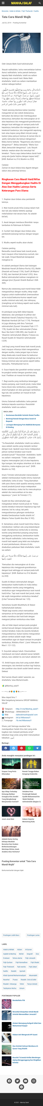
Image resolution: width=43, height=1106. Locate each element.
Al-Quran (28, 950)
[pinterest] (21, 748)
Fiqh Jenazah (30, 958)
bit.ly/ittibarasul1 (23, 717)
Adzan (19, 950)
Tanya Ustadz (32, 984)
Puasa (15, 980)
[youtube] (25, 1081)
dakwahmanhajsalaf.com (27, 715)
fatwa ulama (17, 958)
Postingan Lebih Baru (11, 935)
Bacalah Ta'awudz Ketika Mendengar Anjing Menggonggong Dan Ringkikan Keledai (27, 1060)
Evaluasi (6, 958)
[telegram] (37, 748)
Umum (21, 988)
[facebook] (6, 748)
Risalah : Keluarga (9, 984)
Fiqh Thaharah (8, 967)
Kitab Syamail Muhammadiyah (14, 975)
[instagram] (33, 1081)
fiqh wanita (21, 967)
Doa (37, 954)
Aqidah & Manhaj (9, 954)
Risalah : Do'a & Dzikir (28, 980)
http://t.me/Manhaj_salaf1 (27, 709)
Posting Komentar (19, 23)
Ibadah (13, 971)
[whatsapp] (29, 748)
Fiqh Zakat (33, 967)
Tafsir (22, 984)
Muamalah (33, 975)
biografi (30, 954)
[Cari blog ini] (39, 3)
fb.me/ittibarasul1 (24, 720)
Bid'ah (21, 954)
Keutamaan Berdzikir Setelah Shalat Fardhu (22, 415)
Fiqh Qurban (7, 962)
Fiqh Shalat (35, 962)
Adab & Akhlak (8, 950)
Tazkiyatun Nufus (9, 988)
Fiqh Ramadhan (21, 962)
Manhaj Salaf (24, 1102)
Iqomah (22, 971)
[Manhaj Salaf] (21, 3)
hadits (5, 971)
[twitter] (14, 748)
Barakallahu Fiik (19, 1000)
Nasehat (6, 980)
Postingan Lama (33, 935)
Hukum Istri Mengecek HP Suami (25, 1035)
